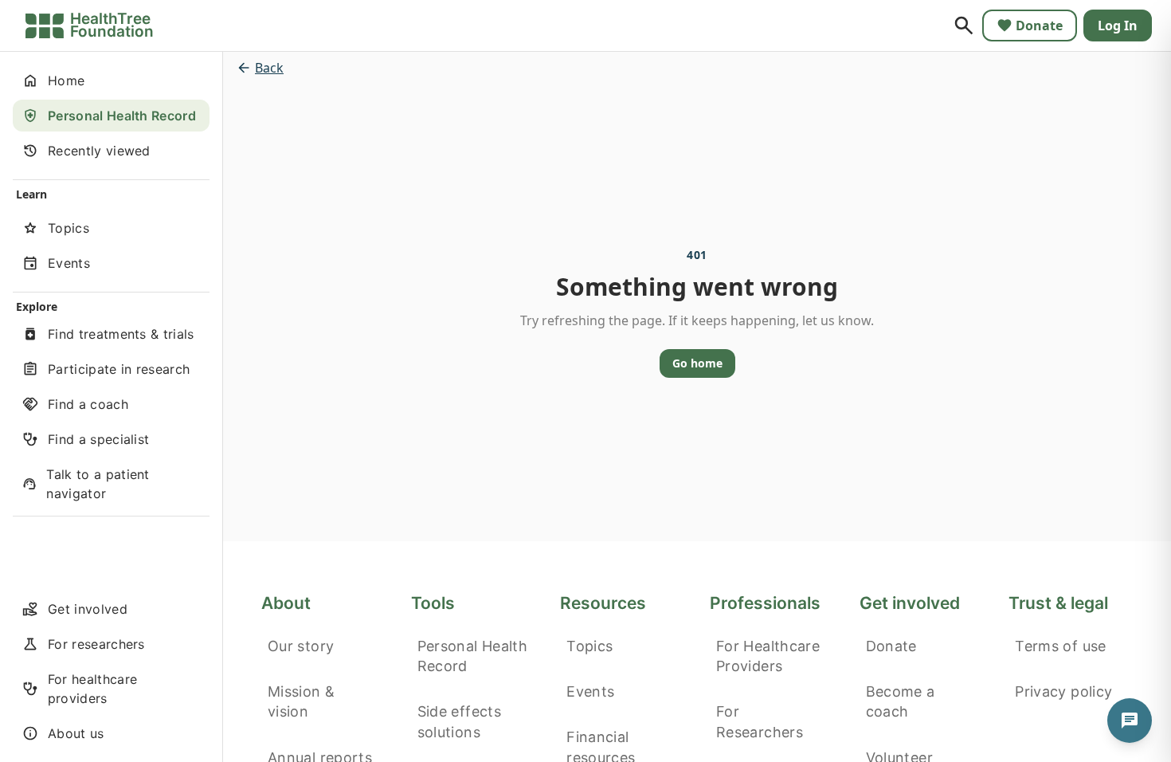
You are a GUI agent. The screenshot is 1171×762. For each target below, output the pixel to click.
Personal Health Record (472, 656)
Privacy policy (1063, 691)
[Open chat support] (1129, 720)
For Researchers (759, 721)
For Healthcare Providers (768, 656)
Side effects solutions (459, 721)
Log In (1118, 25)
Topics (589, 646)
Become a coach (900, 701)
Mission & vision (301, 701)
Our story (301, 646)
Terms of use (1060, 646)
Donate (1039, 25)
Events (590, 691)
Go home (697, 363)
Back (269, 68)
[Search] (964, 25)
